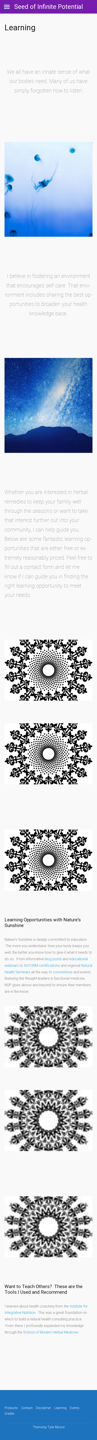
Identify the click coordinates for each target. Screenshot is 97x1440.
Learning (60, 1408)
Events (74, 1408)
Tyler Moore (56, 1427)
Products (11, 1408)
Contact (26, 1408)
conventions (62, 972)
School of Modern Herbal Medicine (50, 1332)
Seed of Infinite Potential (48, 6)
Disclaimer (43, 1408)
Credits (9, 1413)
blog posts (53, 959)
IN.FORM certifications (42, 965)
